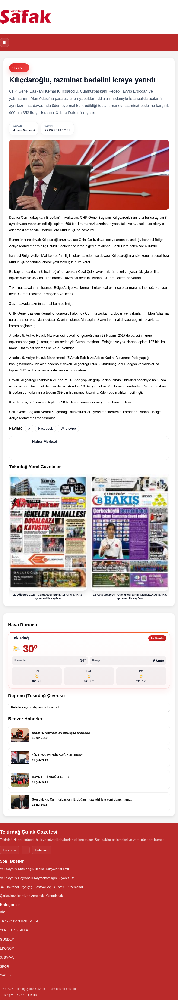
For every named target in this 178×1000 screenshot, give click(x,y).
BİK (2, 912)
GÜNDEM (7, 939)
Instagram (41, 850)
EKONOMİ (7, 948)
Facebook (45, 428)
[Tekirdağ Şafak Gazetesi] (25, 17)
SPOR (4, 966)
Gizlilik (32, 995)
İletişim (8, 995)
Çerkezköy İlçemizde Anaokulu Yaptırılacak (31, 895)
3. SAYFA (7, 957)
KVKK (20, 995)
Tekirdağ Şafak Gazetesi (28, 832)
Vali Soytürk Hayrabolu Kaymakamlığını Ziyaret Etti (37, 878)
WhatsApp (68, 428)
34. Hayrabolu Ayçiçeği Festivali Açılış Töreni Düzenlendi (41, 887)
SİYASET (19, 68)
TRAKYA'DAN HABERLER (19, 921)
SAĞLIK (6, 975)
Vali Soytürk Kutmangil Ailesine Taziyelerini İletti (34, 869)
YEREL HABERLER (14, 930)
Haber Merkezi (24, 130)
